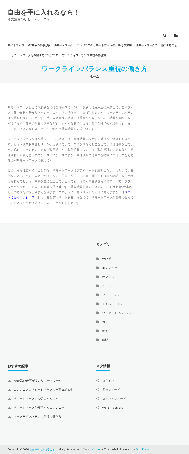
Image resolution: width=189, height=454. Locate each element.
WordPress (142, 449)
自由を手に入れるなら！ (44, 12)
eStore (96, 449)
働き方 (106, 331)
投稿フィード (111, 389)
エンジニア (109, 268)
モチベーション (112, 304)
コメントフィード (114, 398)
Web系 (107, 259)
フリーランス (111, 295)
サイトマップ (16, 45)
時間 (105, 340)
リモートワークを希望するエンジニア (34, 55)
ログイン (108, 380)
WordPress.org (112, 407)
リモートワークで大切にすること (156, 45)
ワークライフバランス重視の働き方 (84, 55)
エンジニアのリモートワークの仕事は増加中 (104, 45)
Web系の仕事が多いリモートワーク (50, 45)
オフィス (108, 277)
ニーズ (106, 286)
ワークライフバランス (117, 313)
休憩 (105, 322)
